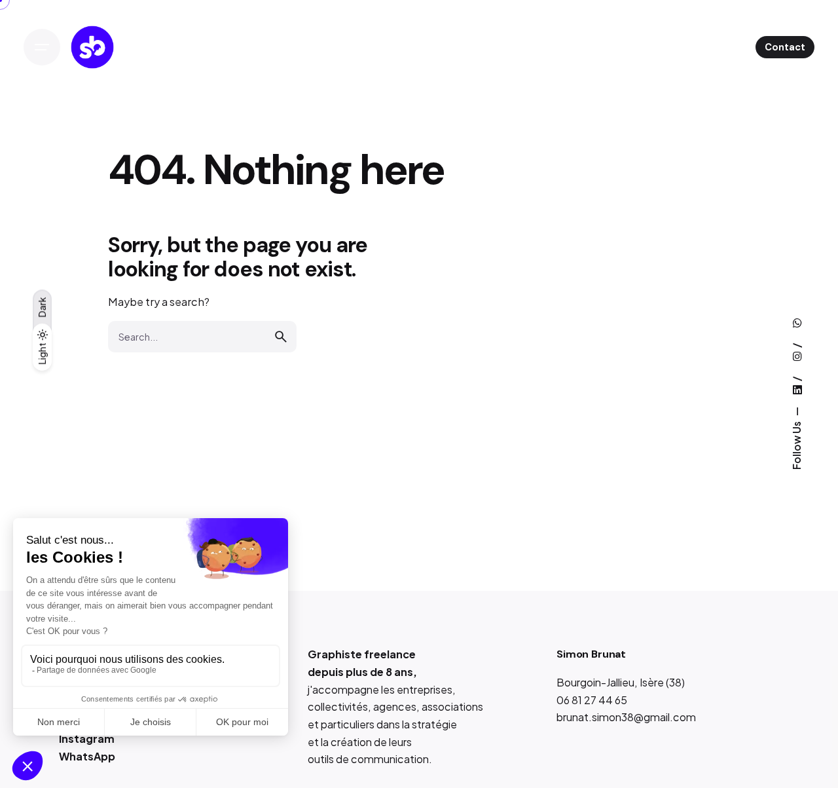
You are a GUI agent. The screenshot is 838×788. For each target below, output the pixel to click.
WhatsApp (87, 756)
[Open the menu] (42, 47)
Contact (785, 47)
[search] (281, 336)
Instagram (87, 738)
